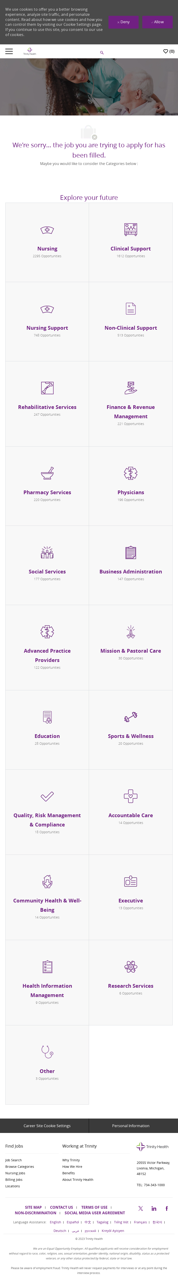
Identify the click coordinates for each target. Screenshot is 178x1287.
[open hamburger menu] (9, 51)
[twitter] (140, 1208)
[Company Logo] (29, 51)
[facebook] (166, 1208)
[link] (32, 1160)
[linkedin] (153, 1208)
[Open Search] (102, 53)
